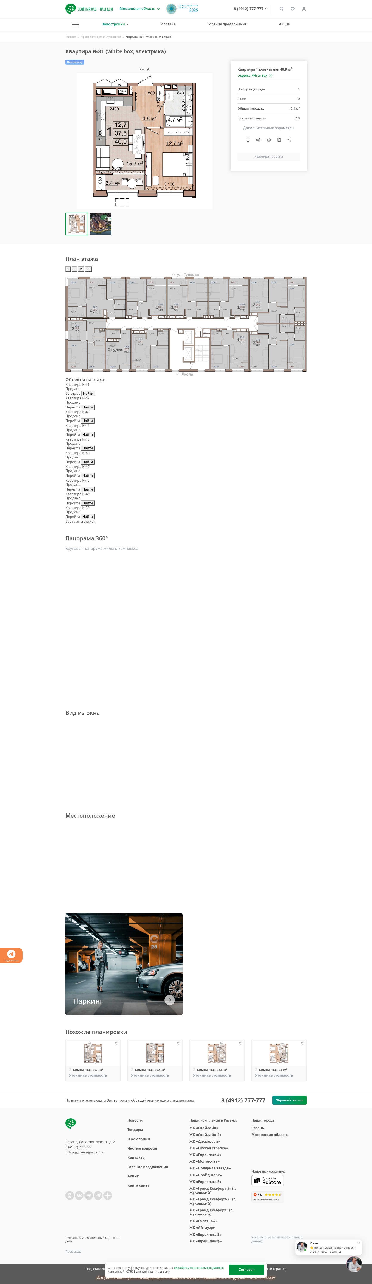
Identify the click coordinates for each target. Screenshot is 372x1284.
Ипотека (168, 24)
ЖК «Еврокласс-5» (205, 1181)
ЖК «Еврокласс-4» (205, 1154)
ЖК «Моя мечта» (204, 1161)
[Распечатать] (269, 139)
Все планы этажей (80, 521)
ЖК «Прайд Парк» (205, 1175)
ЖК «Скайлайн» (204, 1127)
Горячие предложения (227, 24)
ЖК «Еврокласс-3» (205, 1234)
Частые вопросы (142, 1148)
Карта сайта (138, 1185)
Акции (284, 24)
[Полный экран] (88, 269)
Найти (88, 393)
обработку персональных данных (199, 1268)
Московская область (269, 1134)
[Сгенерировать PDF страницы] (258, 139)
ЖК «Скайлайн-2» (205, 1134)
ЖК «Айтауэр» (202, 1227)
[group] (144, 141)
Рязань (257, 1127)
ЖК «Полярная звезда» (210, 1168)
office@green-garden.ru (84, 1152)
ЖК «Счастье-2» (203, 1221)
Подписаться (11, 960)
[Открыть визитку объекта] (248, 139)
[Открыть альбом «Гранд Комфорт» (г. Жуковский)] (279, 139)
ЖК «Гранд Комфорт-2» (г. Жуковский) (212, 1201)
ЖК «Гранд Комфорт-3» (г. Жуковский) (212, 1190)
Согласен (246, 1269)
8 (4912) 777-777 (249, 8)
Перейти (72, 407)
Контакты (136, 1157)
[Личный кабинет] (304, 8)
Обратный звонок (289, 1100)
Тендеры (135, 1129)
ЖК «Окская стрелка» (208, 1148)
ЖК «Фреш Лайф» (205, 1241)
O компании (138, 1139)
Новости (135, 1120)
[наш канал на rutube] (88, 1195)
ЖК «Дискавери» (204, 1141)
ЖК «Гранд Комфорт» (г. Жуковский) (211, 1212)
